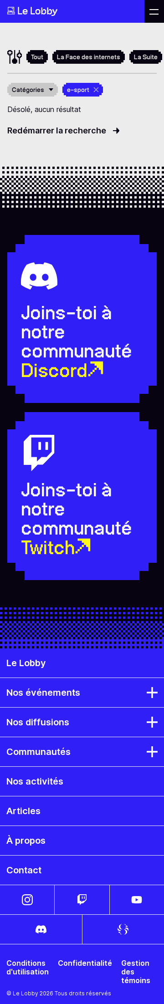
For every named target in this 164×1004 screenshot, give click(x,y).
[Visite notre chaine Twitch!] (82, 899)
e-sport (78, 90)
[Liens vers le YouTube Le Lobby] (137, 899)
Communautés (38, 751)
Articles (23, 810)
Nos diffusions (37, 722)
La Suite (146, 57)
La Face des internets (88, 57)
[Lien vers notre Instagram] (27, 899)
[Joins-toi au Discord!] (41, 929)
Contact (23, 870)
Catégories (28, 90)
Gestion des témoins (135, 972)
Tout (37, 57)
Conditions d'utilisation (27, 967)
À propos (26, 840)
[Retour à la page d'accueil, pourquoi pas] (72, 11)
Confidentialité (85, 963)
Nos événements (43, 692)
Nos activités (34, 781)
